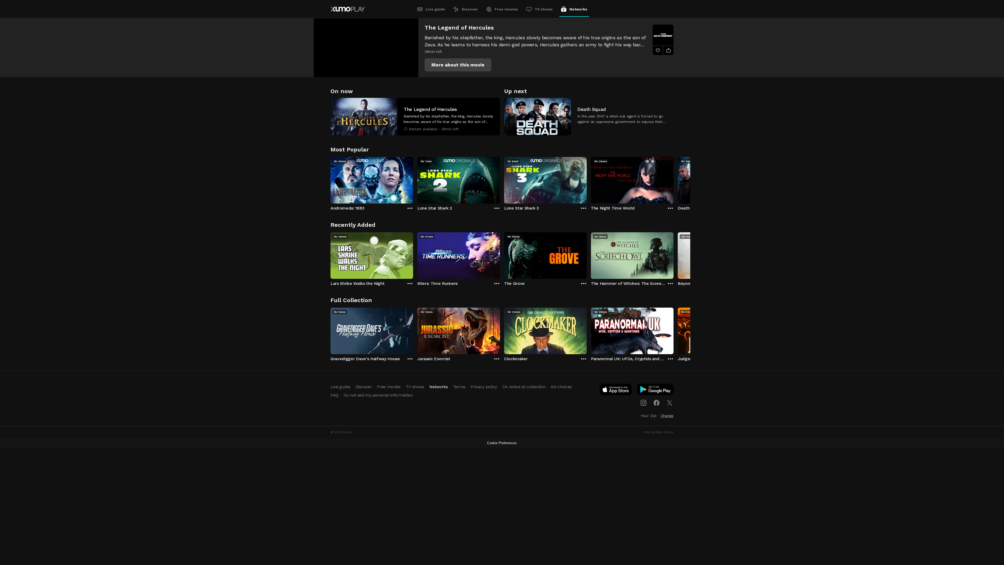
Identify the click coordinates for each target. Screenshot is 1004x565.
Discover (470, 9)
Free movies (506, 9)
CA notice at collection (524, 386)
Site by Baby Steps (658, 432)
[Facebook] (656, 403)
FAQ (334, 395)
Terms (459, 386)
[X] (670, 403)
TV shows (544, 9)
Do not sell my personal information (378, 395)
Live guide (435, 9)
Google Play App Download (656, 390)
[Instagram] (643, 403)
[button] (458, 64)
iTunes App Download (616, 390)
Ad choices (561, 386)
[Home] (347, 9)
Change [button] (667, 416)
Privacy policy (484, 386)
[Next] (673, 179)
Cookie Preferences (502, 443)
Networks (578, 9)
